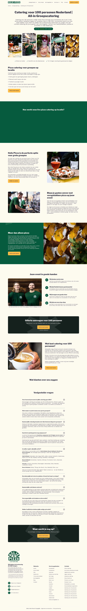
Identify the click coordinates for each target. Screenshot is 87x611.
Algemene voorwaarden (46, 608)
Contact (35, 582)
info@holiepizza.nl (15, 589)
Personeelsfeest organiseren (70, 586)
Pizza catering (67, 568)
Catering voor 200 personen (70, 597)
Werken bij (35, 574)
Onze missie (36, 570)
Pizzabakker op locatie (69, 584)
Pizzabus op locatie (68, 580)
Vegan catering (67, 574)
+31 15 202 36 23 (14, 592)
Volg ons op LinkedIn (15, 586)
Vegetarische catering (69, 572)
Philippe (35, 306)
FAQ (34, 572)
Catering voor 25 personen (70, 587)
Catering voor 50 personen (70, 591)
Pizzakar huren (67, 582)
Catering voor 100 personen (70, 595)
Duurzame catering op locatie (71, 570)
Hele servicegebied (53, 599)
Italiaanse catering (68, 576)
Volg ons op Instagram (16, 583)
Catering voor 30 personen (70, 589)
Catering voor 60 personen (70, 593)
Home (34, 568)
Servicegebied (36, 578)
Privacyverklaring (57, 608)
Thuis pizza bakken (37, 576)
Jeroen (27, 306)
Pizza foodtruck (68, 578)
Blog (34, 580)
